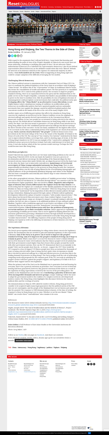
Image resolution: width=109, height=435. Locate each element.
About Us (42, 365)
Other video (91, 227)
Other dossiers (91, 195)
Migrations (27, 11)
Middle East (82, 87)
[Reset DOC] (24, 4)
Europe (81, 84)
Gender (33, 11)
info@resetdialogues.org (29, 371)
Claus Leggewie (84, 223)
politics (49, 347)
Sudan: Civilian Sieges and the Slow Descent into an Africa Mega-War (89, 133)
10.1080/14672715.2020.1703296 (40, 319)
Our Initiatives (58, 7)
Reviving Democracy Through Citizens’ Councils (89, 220)
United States (93, 90)
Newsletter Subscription (24, 340)
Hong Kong (32, 347)
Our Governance (43, 367)
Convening (51, 7)
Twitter (20, 335)
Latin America (93, 84)
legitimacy (41, 347)
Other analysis (90, 140)
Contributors (42, 373)
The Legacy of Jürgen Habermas (90, 149)
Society (21, 11)
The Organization (44, 368)
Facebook (40, 335)
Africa (80, 80)
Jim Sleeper (82, 115)
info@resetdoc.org (12, 371)
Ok (89, 433)
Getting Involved (79, 7)
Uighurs (56, 347)
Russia (80, 90)
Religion (38, 11)
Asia (80, 82)
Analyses (11, 44)
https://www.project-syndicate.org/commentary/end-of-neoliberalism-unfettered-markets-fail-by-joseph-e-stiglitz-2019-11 (40, 312)
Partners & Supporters (68, 7)
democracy (22, 347)
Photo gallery (87, 7)
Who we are (44, 7)
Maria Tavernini (84, 103)
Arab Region (93, 80)
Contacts (42, 375)
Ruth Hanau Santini (85, 136)
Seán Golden (14, 52)
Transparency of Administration (43, 371)
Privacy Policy (43, 376)
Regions (54, 11)
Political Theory (36, 44)
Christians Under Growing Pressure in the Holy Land (87, 122)
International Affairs (46, 11)
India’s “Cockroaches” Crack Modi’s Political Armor (88, 100)
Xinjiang (64, 347)
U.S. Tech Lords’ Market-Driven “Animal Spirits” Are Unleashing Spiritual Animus (89, 111)
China (14, 347)
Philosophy (16, 11)
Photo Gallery (74, 363)
